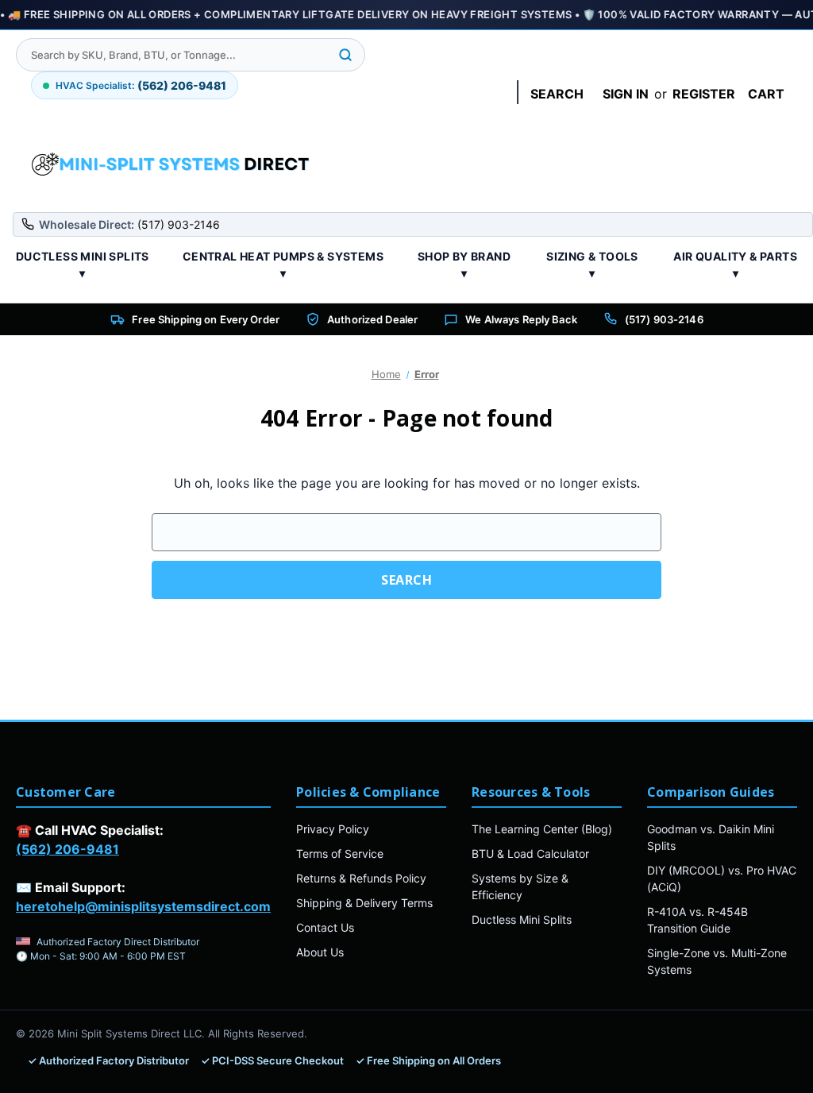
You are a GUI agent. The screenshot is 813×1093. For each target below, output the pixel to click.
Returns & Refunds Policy (361, 878)
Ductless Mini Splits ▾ (82, 264)
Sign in (626, 94)
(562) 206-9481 (67, 849)
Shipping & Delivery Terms (364, 903)
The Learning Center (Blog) (542, 829)
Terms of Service (339, 853)
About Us (320, 952)
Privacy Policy (332, 829)
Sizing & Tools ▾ (592, 264)
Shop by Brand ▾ (464, 264)
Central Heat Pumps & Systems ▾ (283, 264)
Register (703, 94)
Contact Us (325, 927)
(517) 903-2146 (664, 319)
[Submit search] (345, 54)
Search (557, 94)
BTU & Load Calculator (530, 853)
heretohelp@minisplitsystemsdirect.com (143, 906)
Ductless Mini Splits (522, 919)
